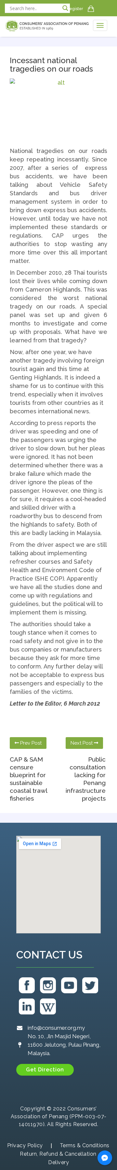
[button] (45, 1070)
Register (75, 9)
